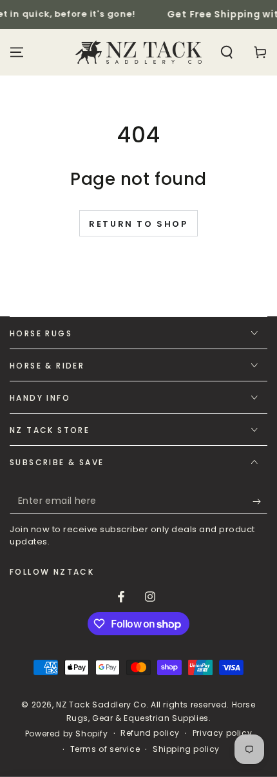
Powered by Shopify (66, 734)
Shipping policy (186, 749)
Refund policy (150, 733)
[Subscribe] (260, 501)
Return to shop (138, 224)
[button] (227, 52)
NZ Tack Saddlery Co (101, 704)
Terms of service (105, 749)
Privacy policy (222, 733)
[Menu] (16, 52)
